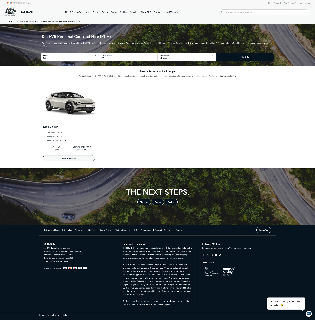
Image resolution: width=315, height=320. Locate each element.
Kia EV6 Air (50, 126)
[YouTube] (215, 254)
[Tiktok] (220, 254)
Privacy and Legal (52, 230)
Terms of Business (163, 230)
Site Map (91, 230)
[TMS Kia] (27, 12)
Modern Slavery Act (123, 230)
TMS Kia (39, 21)
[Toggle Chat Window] (309, 314)
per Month (81, 149)
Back (10, 21)
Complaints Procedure (74, 230)
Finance (179, 230)
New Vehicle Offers (51, 21)
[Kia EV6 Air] (69, 101)
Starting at (78, 146)
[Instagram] (207, 254)
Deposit (56, 149)
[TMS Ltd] (10, 12)
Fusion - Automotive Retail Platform (54, 315)
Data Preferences (143, 230)
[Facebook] (203, 254)
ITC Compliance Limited (174, 248)
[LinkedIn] (211, 254)
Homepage (30, 21)
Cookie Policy (105, 230)
